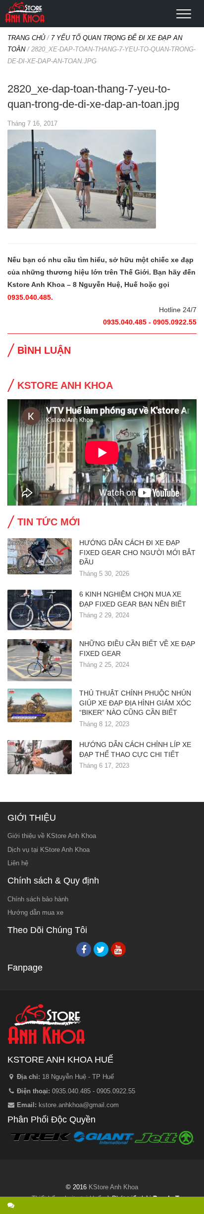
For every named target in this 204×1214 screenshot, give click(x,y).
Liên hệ (17, 863)
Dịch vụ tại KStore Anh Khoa (48, 849)
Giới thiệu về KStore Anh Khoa (51, 836)
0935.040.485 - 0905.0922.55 (93, 1091)
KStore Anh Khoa (25, 12)
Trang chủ (26, 38)
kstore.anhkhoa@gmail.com (79, 1105)
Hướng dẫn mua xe (35, 912)
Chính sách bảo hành (37, 899)
